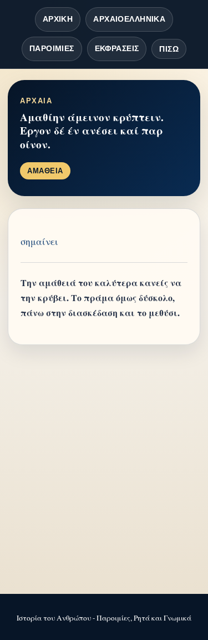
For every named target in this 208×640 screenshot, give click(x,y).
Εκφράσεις (117, 48)
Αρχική (58, 18)
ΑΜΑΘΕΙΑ (45, 171)
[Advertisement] (104, 470)
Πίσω (169, 48)
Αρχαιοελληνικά (129, 18)
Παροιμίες (51, 48)
